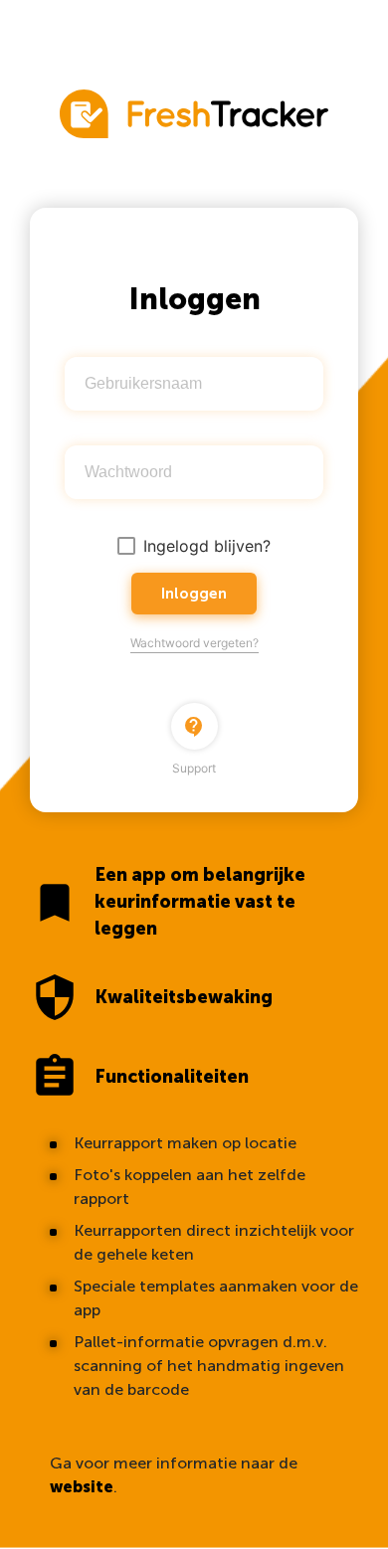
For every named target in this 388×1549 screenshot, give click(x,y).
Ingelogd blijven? (207, 546)
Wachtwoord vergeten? (194, 642)
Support (194, 745)
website (81, 1486)
